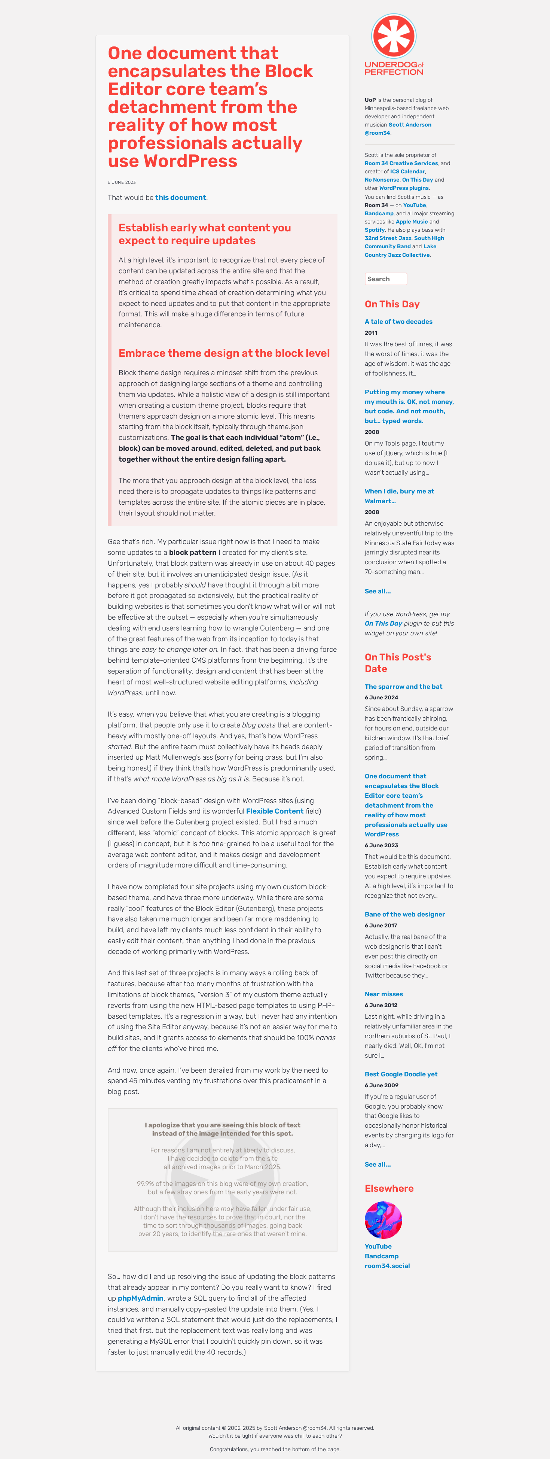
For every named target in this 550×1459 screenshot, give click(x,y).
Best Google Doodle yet (401, 1074)
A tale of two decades (399, 321)
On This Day (417, 179)
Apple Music (412, 221)
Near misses (384, 994)
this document (180, 197)
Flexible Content (275, 811)
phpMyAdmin (141, 1298)
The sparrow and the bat (404, 686)
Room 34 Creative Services (401, 163)
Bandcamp (379, 213)
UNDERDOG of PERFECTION (408, 37)
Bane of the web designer (405, 914)
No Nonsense (382, 179)
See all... (378, 591)
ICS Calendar (407, 171)
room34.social (387, 1266)
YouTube (414, 205)
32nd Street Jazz (388, 238)
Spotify (375, 230)
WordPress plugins (404, 188)
